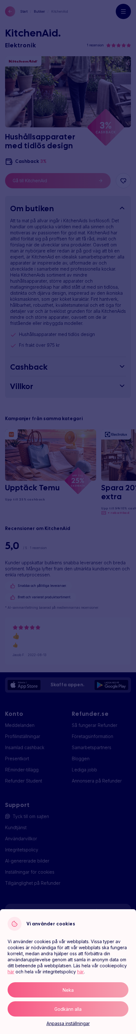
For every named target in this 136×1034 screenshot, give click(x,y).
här (11, 971)
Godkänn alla (68, 1009)
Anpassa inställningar (68, 1023)
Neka (68, 990)
